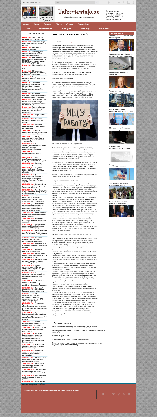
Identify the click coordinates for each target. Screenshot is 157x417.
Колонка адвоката (70, 42)
